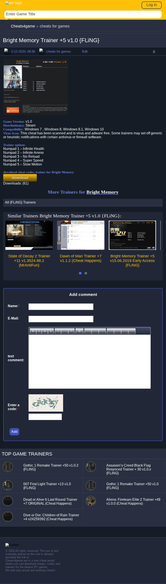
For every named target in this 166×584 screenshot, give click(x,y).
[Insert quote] (117, 331)
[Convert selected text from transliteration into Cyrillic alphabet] (124, 331)
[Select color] (102, 331)
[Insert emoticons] (79, 331)
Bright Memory (102, 192)
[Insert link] (88, 331)
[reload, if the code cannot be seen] (46, 410)
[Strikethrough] (51, 331)
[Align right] (71, 331)
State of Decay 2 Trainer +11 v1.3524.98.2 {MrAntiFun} (29, 260)
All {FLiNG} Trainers (20, 202)
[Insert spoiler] (132, 331)
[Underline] (45, 331)
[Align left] (58, 331)
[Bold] (33, 331)
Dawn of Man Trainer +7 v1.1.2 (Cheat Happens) (81, 258)
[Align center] (64, 331)
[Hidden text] (110, 331)
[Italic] (39, 331)
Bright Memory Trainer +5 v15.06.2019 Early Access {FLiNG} (132, 260)
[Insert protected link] (95, 331)
